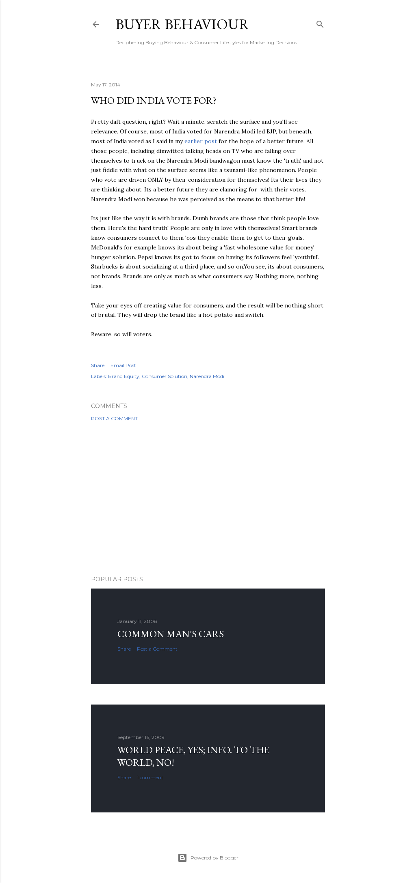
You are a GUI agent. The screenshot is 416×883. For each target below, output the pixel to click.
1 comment (150, 777)
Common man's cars (170, 633)
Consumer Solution (164, 376)
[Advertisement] (208, 498)
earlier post (200, 141)
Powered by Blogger (214, 858)
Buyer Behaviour (182, 24)
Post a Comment (114, 418)
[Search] (320, 22)
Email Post (123, 365)
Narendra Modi (207, 376)
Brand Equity (123, 376)
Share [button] (97, 365)
